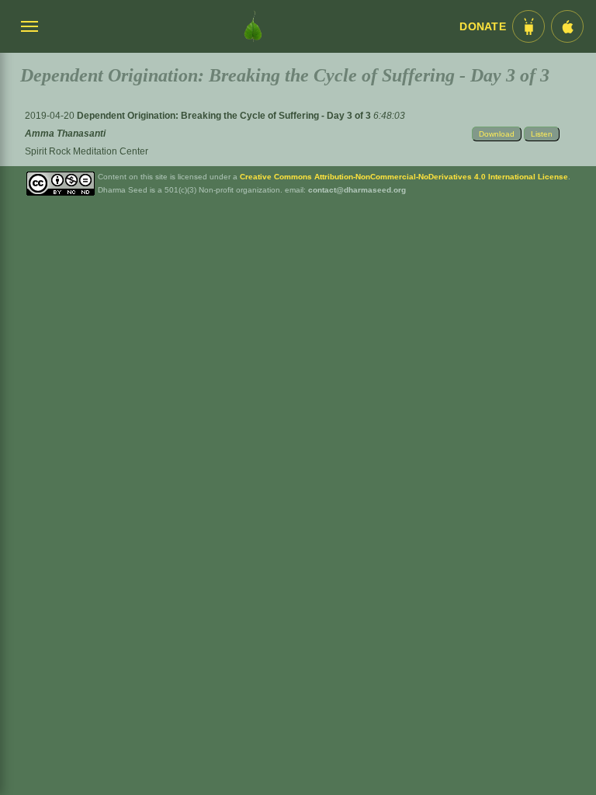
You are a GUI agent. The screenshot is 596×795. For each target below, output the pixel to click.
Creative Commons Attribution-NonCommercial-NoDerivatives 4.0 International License (404, 176)
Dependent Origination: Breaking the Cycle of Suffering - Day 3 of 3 (225, 115)
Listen (542, 134)
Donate (482, 27)
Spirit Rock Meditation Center (86, 151)
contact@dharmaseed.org (357, 190)
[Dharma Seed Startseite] (253, 26)
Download (497, 134)
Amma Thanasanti (65, 133)
